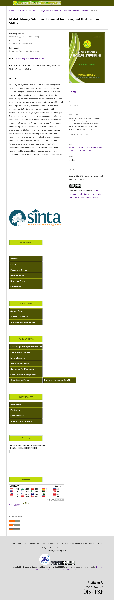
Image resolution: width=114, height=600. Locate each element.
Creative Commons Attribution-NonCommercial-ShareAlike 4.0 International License (85, 194)
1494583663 (14, 505)
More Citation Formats (80, 134)
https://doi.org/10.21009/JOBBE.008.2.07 (29, 58)
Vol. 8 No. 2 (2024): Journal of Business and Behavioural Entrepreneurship (58, 10)
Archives (21, 10)
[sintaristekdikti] (35, 227)
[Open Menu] (9, 3)
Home (11, 10)
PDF (74, 92)
